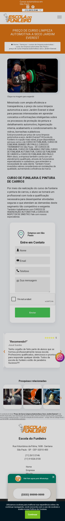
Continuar (32, 514)
